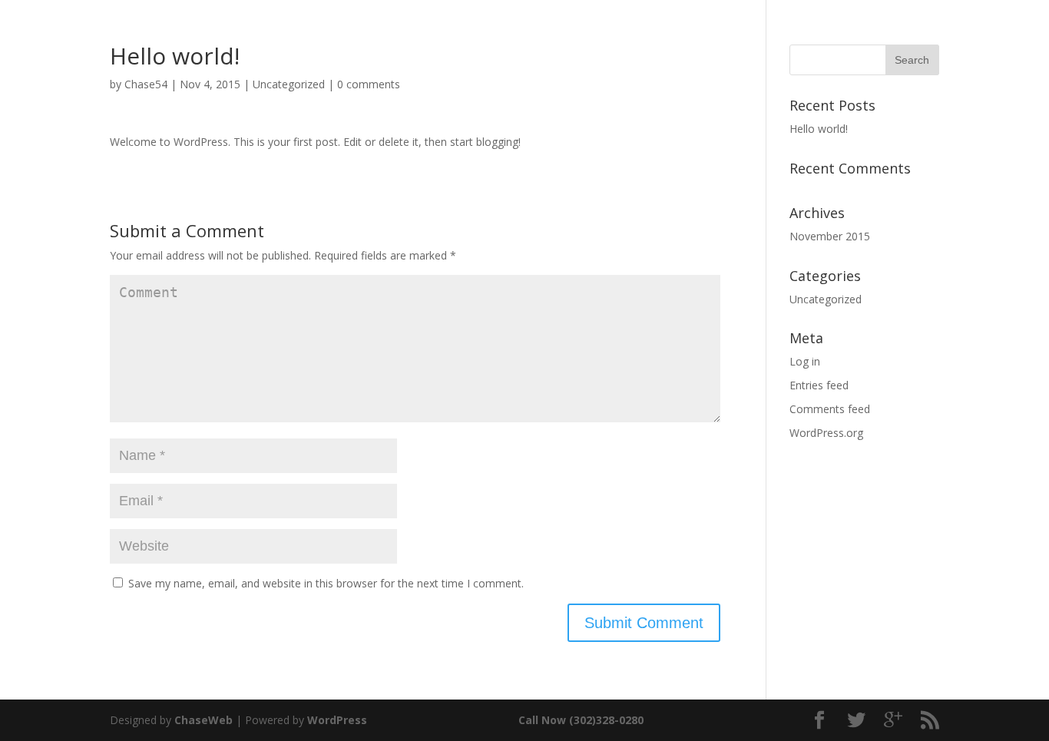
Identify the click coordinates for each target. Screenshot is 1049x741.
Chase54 (145, 84)
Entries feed (819, 385)
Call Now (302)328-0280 (581, 720)
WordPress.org (826, 432)
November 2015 (829, 236)
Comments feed (829, 409)
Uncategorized (289, 84)
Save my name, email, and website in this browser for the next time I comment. (326, 583)
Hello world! (818, 128)
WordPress (337, 720)
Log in (804, 361)
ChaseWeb (203, 720)
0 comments (368, 84)
